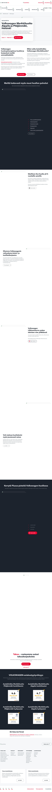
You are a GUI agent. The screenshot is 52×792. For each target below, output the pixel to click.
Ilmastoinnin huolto (34, 123)
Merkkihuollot (5, 13)
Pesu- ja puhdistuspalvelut (35, 119)
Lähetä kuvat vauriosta (4, 755)
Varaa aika (4, 7)
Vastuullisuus (47, 2)
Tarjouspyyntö (3, 760)
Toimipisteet (10, 9)
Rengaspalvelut (33, 126)
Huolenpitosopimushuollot (6, 62)
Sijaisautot (32, 128)
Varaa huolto (18, 37)
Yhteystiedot (28, 756)
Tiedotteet (36, 752)
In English (46, 7)
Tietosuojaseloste (39, 788)
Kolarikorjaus (18, 9)
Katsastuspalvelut (33, 121)
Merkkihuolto (34, 9)
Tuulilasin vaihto (3, 757)
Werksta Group (29, 761)
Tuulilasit (26, 9)
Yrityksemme (29, 750)
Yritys (42, 9)
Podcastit (35, 753)
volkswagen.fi (26, 667)
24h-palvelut (28, 753)
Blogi (35, 755)
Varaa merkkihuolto (4, 758)
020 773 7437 (4, 2)
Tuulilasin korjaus (3, 756)
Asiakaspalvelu (29, 752)
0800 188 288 (33, 341)
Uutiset (35, 756)
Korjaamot (20, 750)
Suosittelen (28, 760)
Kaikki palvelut (3, 752)
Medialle (27, 762)
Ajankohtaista (37, 750)
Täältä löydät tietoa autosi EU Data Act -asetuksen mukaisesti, (22, 734)
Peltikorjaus (13, 752)
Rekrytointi (40, 2)
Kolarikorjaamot (21, 753)
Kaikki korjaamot (21, 752)
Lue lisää (5, 445)
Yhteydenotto (2, 761)
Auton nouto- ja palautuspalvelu (36, 130)
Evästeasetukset (30, 788)
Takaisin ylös (46, 744)
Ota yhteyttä (30, 74)
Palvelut (13, 750)
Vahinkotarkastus (3, 753)
